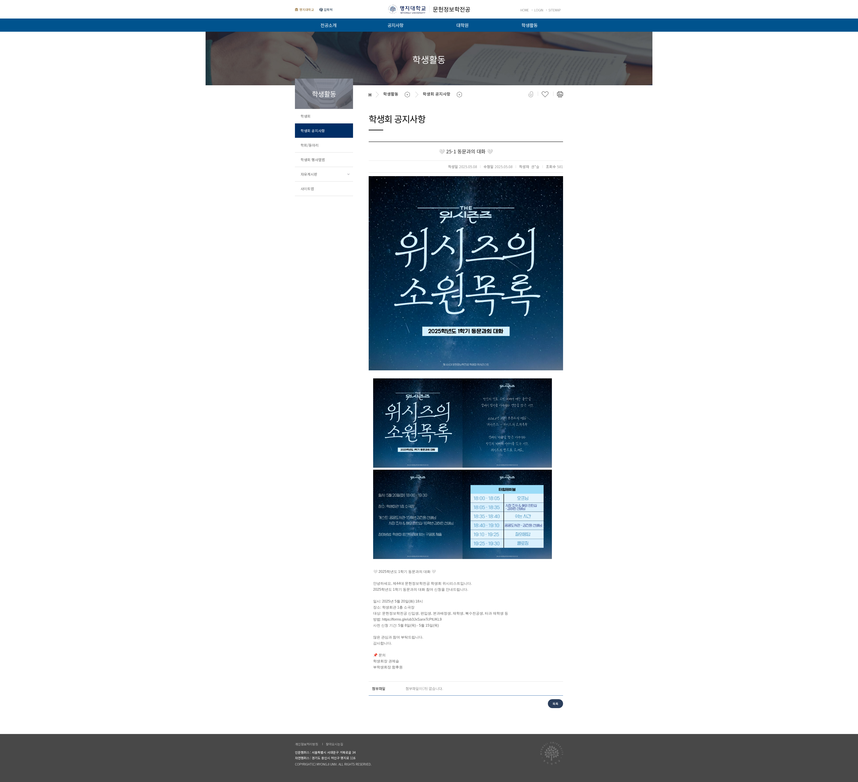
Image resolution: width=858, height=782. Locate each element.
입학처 (328, 9)
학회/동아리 (310, 145)
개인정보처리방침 (306, 744)
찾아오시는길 (334, 744)
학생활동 (530, 25)
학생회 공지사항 (313, 130)
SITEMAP (555, 10)
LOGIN (538, 10)
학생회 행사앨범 (313, 159)
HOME (524, 10)
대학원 (462, 25)
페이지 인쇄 (560, 94)
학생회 (306, 116)
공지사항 (395, 25)
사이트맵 (307, 188)
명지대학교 (306, 9)
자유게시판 (309, 174)
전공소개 (328, 25)
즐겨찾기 (545, 94)
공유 (530, 94)
